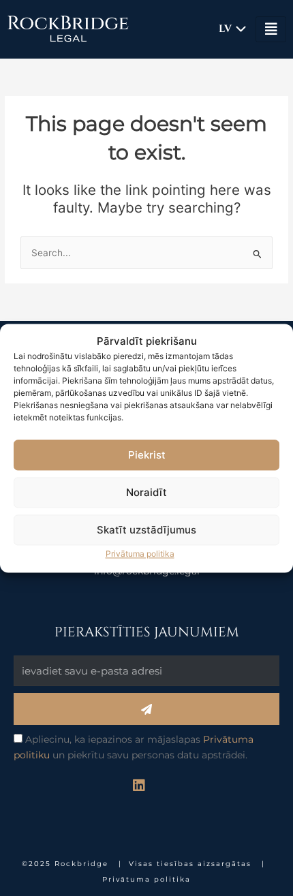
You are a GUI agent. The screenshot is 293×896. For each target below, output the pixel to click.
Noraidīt (146, 492)
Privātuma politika (140, 554)
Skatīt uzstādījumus (146, 529)
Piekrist (147, 454)
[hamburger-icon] (271, 29)
